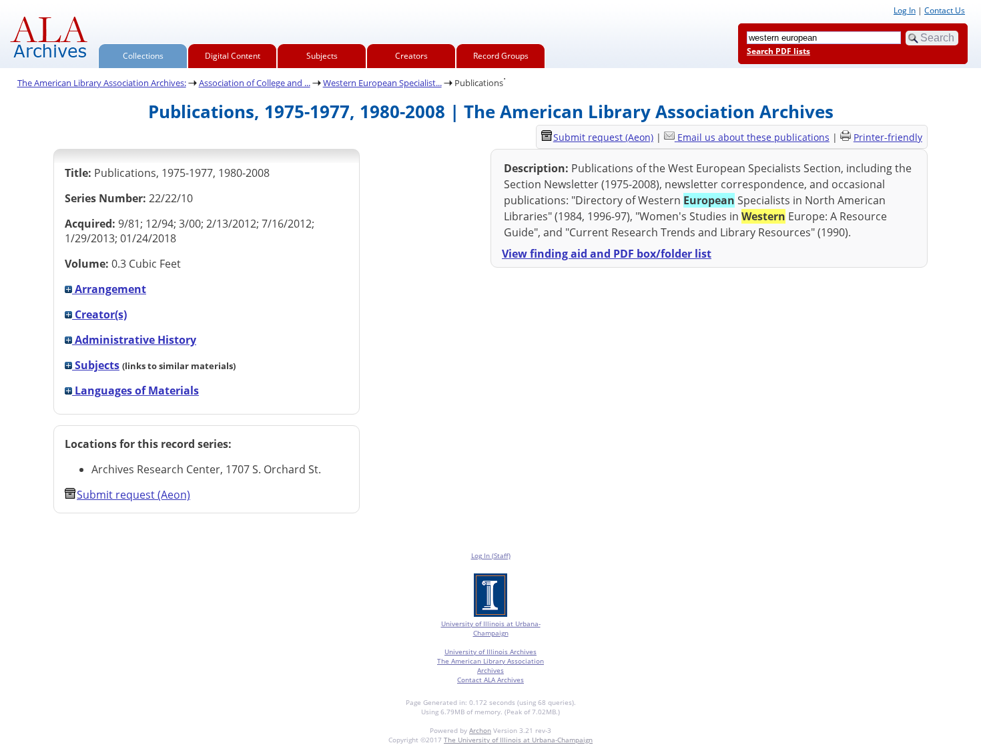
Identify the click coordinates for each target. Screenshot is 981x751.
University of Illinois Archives (490, 651)
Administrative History (134, 339)
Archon (480, 730)
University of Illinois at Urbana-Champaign (491, 628)
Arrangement (109, 289)
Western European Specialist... (382, 83)
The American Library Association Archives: (101, 83)
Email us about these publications (753, 137)
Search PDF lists (778, 51)
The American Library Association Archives (490, 665)
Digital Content (232, 55)
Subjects (322, 55)
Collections (143, 55)
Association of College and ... (254, 83)
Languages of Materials (135, 390)
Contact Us (944, 10)
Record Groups (501, 55)
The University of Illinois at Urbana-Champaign (518, 739)
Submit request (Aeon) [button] (133, 494)
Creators (411, 55)
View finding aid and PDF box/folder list (606, 253)
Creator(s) (99, 314)
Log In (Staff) (491, 555)
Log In (905, 10)
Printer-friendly (888, 137)
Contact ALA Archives (490, 679)
